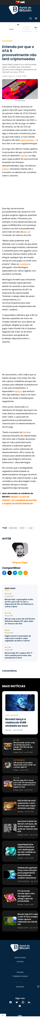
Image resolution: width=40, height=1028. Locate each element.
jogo (30, 528)
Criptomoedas (13, 528)
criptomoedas (27, 140)
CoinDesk (24, 264)
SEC (26, 231)
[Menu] (35, 18)
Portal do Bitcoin (20, 10)
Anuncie (20, 972)
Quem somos (20, 957)
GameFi (24, 155)
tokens (5, 169)
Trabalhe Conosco (20, 976)
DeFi (25, 432)
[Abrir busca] (30, 18)
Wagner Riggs (20, 562)
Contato (20, 961)
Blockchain (7, 41)
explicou (18, 391)
